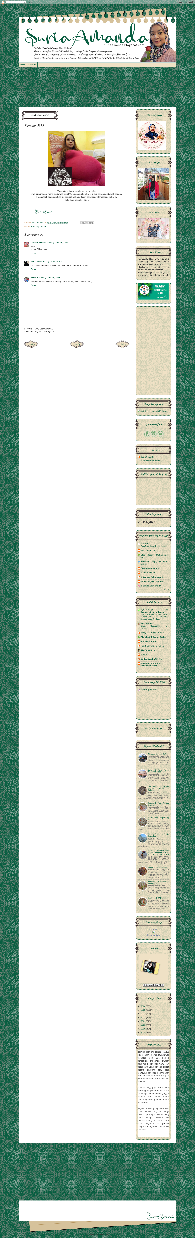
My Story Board (148, 690)
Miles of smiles (148, 573)
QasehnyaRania (38, 242)
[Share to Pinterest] (92, 222)
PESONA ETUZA (148, 624)
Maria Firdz (36, 261)
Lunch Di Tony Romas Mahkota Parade (158, 771)
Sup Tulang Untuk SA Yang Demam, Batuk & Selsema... (158, 788)
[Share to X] (87, 222)
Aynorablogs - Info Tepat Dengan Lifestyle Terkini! (154, 611)
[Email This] (81, 222)
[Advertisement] (97, 89)
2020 (143, 1029)
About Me (32, 65)
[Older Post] (122, 347)
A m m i (144, 544)
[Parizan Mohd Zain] (153, 932)
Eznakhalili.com (148, 550)
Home (22, 65)
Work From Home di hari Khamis (153, 546)
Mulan (144, 655)
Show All (166, 589)
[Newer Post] (31, 347)
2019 (143, 1032)
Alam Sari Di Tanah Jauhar (153, 637)
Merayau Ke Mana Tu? (157, 754)
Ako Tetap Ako (148, 650)
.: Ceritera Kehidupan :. (152, 577)
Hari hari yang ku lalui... (152, 646)
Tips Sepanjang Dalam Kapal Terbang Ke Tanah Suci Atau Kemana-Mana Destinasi (154, 616)
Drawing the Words (150, 568)
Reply (33, 253)
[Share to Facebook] (89, 222)
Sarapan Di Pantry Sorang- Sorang (158, 804)
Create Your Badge (153, 935)
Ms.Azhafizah (115, 1234)
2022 (143, 1021)
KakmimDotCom (148, 641)
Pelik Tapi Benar (38, 226)
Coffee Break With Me (151, 659)
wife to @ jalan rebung (152, 581)
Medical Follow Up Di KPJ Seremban (158, 835)
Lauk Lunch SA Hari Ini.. (157, 898)
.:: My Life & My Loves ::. (153, 633)
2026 (143, 1006)
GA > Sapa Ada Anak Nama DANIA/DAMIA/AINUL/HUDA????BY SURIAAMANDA (158, 852)
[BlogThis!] (84, 222)
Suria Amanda (147, 457)
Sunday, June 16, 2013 (57, 242)
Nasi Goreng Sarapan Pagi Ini (158, 819)
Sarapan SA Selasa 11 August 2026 (158, 883)
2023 (143, 1018)
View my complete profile (149, 461)
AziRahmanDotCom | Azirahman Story (154, 664)
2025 (143, 1010)
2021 (143, 1025)
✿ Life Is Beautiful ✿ (151, 586)
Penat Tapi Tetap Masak (157, 867)
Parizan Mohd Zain (153, 929)
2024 (143, 1014)
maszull (34, 278)
